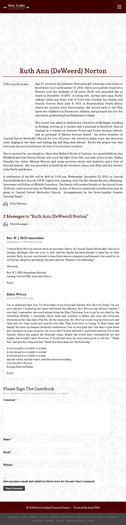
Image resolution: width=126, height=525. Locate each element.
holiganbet (13, 517)
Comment (10, 399)
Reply (10, 282)
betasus (60, 520)
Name (7, 439)
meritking (49, 520)
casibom (34, 517)
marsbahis (37, 520)
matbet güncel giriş (76, 520)
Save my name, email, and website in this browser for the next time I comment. (49, 481)
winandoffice (67, 517)
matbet (24, 517)
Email (7, 452)
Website (7, 464)
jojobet (44, 517)
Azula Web (94, 507)
